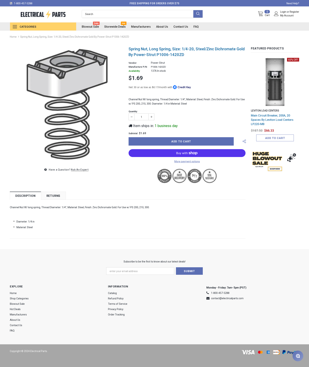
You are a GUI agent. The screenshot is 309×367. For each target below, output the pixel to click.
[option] (66, 104)
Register (294, 11)
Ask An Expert (80, 169)
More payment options (187, 161)
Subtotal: (133, 133)
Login (283, 11)
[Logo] (43, 14)
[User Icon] (276, 13)
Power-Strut (158, 62)
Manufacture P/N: (138, 67)
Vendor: (133, 63)
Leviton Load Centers (265, 110)
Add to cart (275, 138)
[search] (137, 14)
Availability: (134, 71)
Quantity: (133, 111)
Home (13, 36)
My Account (287, 15)
